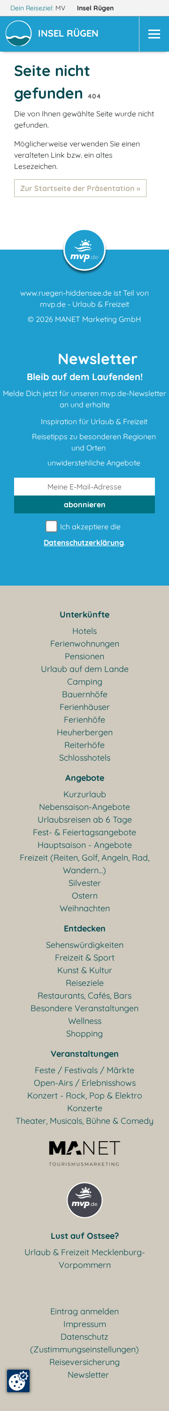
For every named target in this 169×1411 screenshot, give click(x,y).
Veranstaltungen (85, 1053)
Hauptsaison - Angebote (85, 844)
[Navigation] (154, 34)
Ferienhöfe (84, 719)
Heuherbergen (85, 732)
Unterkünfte (84, 614)
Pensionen (84, 656)
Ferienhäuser (85, 707)
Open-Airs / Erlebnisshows (85, 1082)
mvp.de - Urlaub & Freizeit (84, 304)
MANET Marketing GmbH (98, 319)
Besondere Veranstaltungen (84, 1008)
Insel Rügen (96, 8)
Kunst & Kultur (84, 970)
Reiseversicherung (84, 1362)
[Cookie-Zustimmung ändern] (18, 1381)
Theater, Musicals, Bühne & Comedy (84, 1120)
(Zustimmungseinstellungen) (84, 1349)
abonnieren (85, 504)
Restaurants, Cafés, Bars (84, 995)
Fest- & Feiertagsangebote (84, 832)
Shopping (84, 1033)
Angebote (84, 777)
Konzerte (84, 1108)
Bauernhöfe (85, 694)
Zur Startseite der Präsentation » (80, 188)
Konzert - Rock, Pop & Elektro (84, 1095)
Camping (84, 681)
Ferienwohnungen (84, 643)
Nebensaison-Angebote (84, 806)
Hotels (84, 630)
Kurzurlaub (84, 794)
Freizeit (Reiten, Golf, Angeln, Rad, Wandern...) (84, 864)
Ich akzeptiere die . (84, 534)
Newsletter (88, 1374)
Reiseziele (85, 982)
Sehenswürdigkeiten (84, 944)
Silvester (85, 882)
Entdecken (85, 928)
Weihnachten (85, 908)
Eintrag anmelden (84, 1311)
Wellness (84, 1020)
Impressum (84, 1324)
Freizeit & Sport (85, 957)
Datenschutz (84, 1336)
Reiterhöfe (84, 745)
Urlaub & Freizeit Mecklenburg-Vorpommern (84, 1258)
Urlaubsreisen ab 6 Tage (85, 819)
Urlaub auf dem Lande (85, 669)
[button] (70, 34)
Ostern (85, 895)
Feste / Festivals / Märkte (84, 1070)
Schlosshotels (84, 757)
